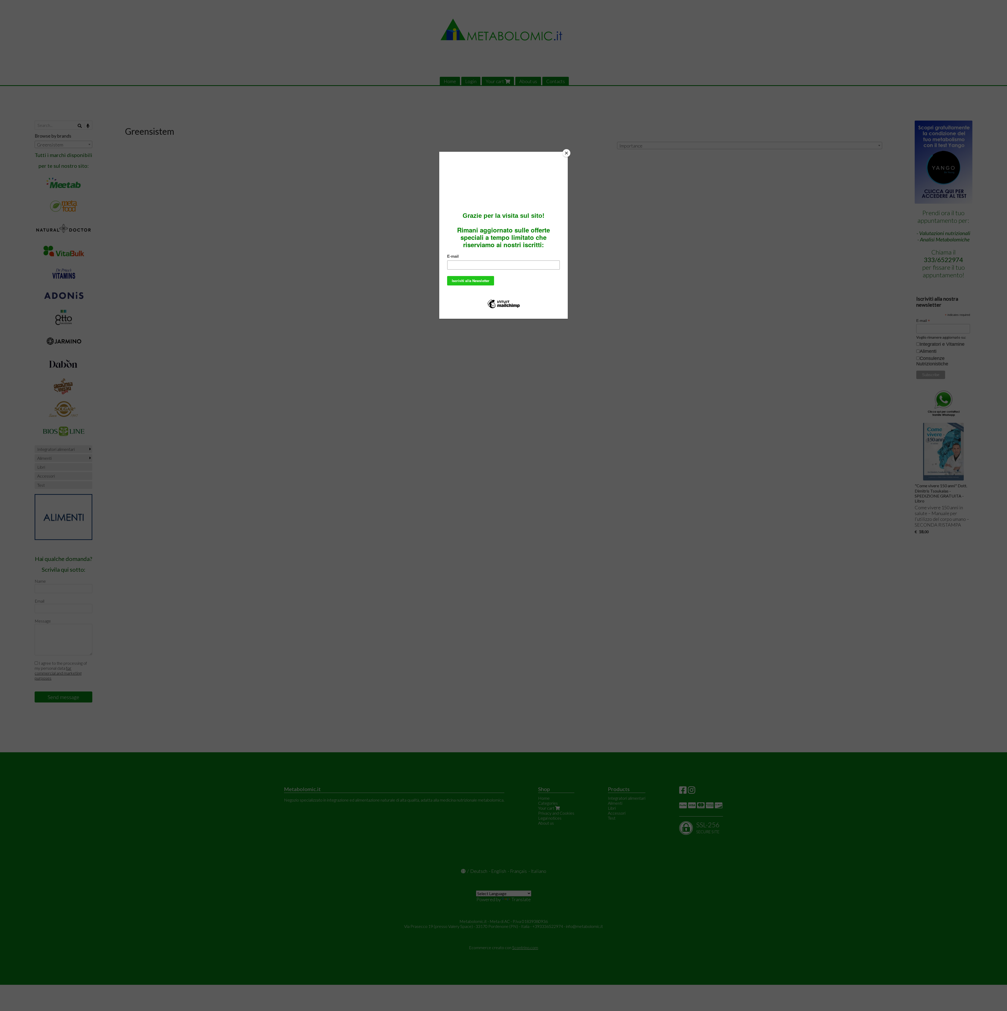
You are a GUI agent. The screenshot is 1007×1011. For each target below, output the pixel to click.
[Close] (566, 153)
